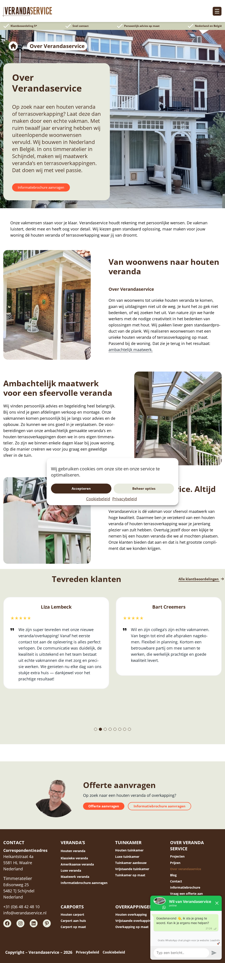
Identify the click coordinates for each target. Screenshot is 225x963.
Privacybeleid (124, 498)
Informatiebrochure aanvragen (41, 187)
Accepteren (81, 488)
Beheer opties (143, 488)
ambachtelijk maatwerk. (131, 349)
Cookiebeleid (98, 498)
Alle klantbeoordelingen (199, 579)
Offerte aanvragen (103, 806)
